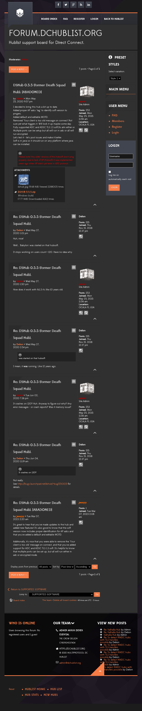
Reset (11, 689)
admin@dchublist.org (70, 663)
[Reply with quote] (74, 84)
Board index (19, 600)
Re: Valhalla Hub (112, 629)
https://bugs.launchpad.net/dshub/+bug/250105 (42, 483)
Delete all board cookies (64, 600)
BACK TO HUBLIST (113, 19)
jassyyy (20, 516)
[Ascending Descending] (86, 566)
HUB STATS (32, 695)
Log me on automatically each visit (120, 177)
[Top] (94, 205)
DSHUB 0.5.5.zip (27, 192)
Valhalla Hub (110, 635)
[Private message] (81, 130)
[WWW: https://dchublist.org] (86, 130)
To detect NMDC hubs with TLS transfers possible (116, 668)
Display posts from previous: (24, 566)
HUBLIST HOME (35, 689)
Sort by (56, 566)
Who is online (22, 623)
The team (46, 600)
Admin (25, 59)
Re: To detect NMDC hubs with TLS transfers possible (115, 640)
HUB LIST (56, 689)
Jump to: (23, 594)
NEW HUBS (51, 695)
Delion (19, 230)
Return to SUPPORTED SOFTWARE (28, 589)
